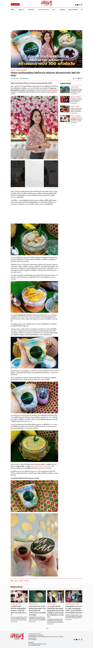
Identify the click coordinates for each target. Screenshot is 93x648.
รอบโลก (76, 87)
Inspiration (78, 96)
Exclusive (68, 604)
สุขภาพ (35, 604)
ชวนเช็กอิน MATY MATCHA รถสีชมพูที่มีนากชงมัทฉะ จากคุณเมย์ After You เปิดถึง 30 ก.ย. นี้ (76, 120)
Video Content (73, 10)
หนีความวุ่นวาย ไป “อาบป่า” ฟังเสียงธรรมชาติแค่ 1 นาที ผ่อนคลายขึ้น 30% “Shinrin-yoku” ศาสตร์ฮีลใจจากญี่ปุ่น (37, 610)
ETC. (53, 10)
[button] (45, 628)
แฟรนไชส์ (30, 10)
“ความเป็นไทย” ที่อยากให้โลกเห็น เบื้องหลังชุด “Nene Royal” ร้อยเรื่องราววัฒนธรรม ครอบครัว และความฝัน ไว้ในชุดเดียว (76, 101)
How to (21, 10)
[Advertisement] (46, 20)
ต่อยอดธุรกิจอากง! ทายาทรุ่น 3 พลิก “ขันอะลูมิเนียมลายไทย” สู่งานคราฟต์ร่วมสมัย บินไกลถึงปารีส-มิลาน (73, 609)
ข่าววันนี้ (72, 87)
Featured (13, 70)
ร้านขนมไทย (27, 580)
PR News (62, 10)
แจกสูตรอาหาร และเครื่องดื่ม (21, 70)
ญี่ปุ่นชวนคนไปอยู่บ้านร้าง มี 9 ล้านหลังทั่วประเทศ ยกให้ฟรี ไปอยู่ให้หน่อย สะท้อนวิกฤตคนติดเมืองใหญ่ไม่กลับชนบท (76, 92)
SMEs (12, 10)
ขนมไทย (15, 580)
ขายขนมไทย (21, 580)
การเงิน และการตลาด (43, 10)
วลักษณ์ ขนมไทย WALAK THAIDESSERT (40, 466)
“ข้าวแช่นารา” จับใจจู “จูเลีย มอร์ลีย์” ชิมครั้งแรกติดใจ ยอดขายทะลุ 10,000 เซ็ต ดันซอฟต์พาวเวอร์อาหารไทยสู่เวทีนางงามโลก (76, 111)
